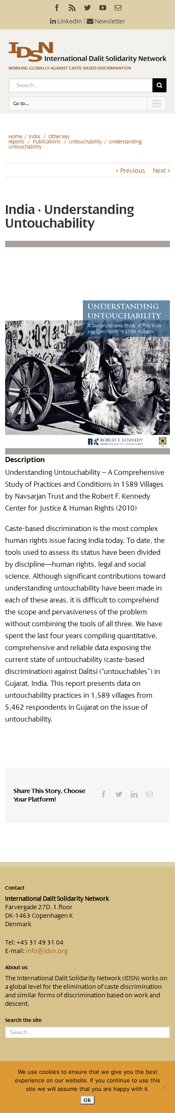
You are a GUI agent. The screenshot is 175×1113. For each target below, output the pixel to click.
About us (16, 967)
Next (159, 170)
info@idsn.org (47, 951)
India (34, 137)
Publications (46, 142)
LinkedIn (69, 21)
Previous (132, 170)
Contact (15, 888)
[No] (164, 1087)
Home (15, 137)
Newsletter (109, 21)
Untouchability (85, 142)
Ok (87, 1100)
